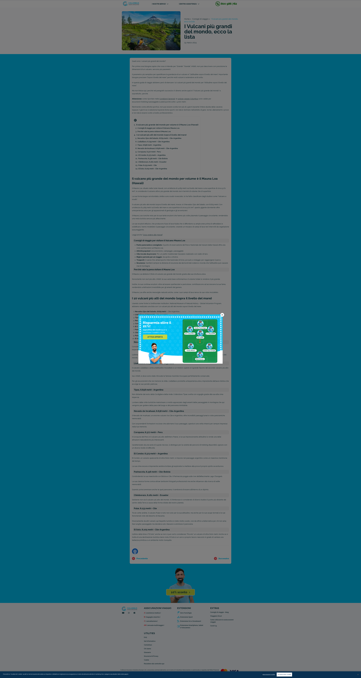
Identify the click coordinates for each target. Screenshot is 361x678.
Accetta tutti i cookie (284, 674)
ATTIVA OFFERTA (155, 337)
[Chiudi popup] (222, 315)
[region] (180, 674)
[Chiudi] (358, 674)
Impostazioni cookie (269, 674)
